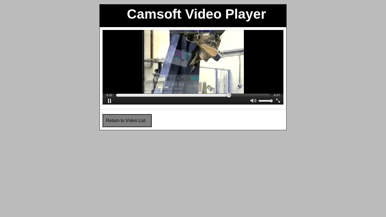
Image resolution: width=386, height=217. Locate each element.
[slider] (193, 95)
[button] (110, 101)
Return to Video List (126, 120)
